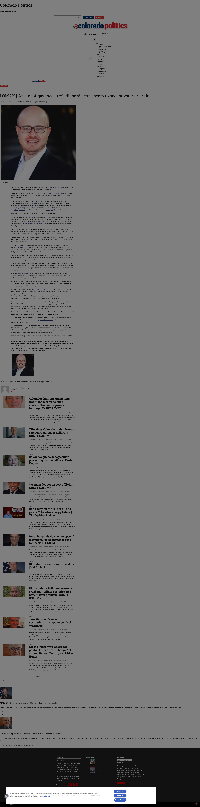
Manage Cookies (120, 799)
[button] (6, 796)
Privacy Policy (46, 796)
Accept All (120, 791)
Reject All (120, 795)
